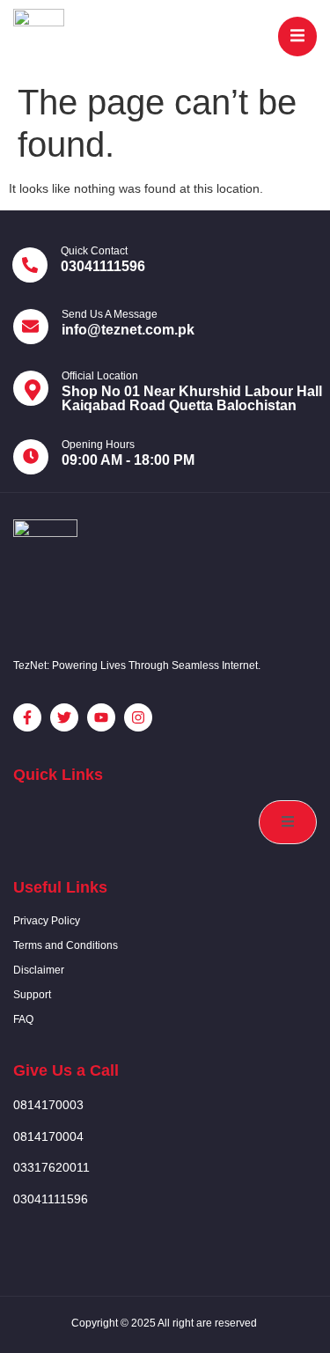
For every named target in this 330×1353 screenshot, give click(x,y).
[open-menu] (297, 36)
